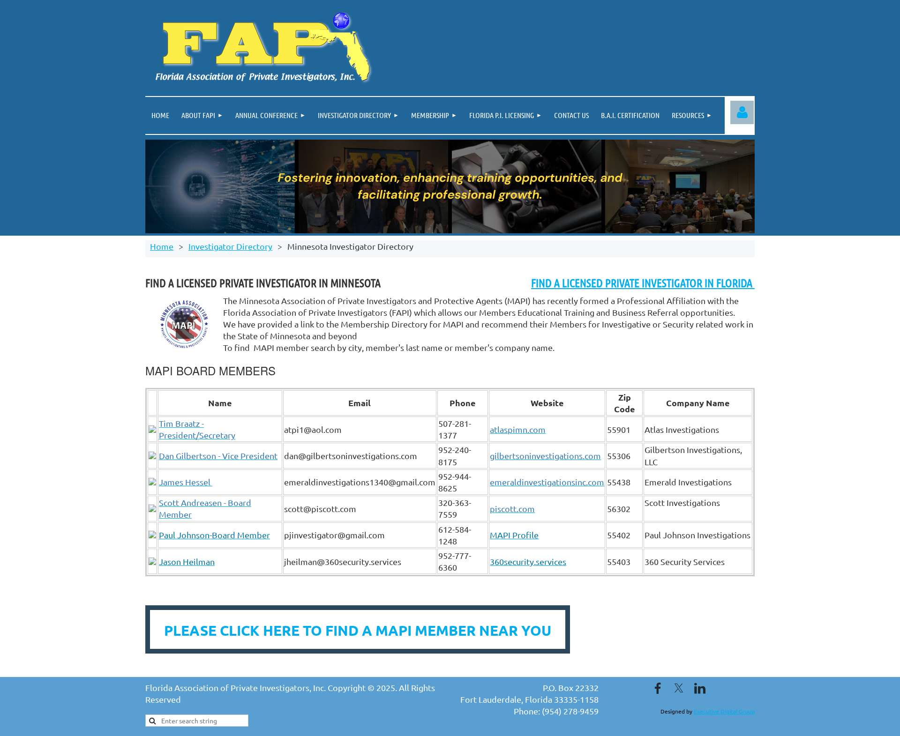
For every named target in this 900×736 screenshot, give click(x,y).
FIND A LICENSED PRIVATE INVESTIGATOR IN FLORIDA (643, 283)
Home (161, 246)
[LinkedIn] (699, 688)
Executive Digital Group (724, 711)
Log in (742, 112)
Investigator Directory (230, 246)
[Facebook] (657, 688)
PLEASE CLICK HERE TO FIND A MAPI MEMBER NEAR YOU (357, 630)
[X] (678, 688)
